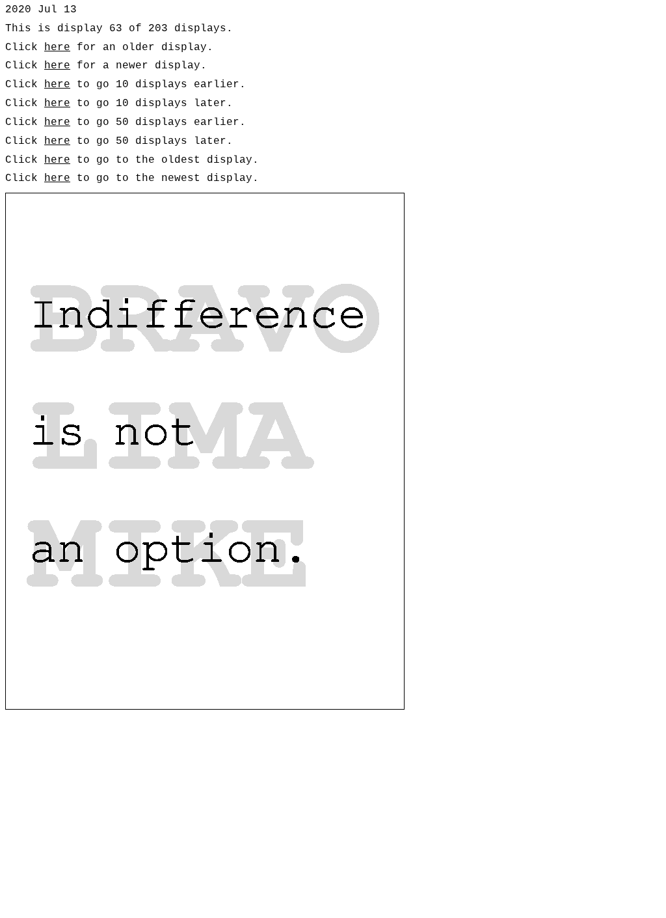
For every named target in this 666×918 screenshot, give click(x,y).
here (57, 47)
